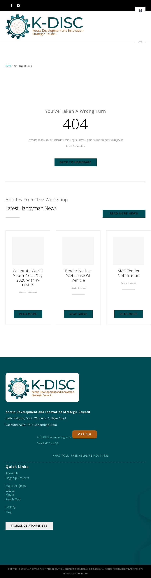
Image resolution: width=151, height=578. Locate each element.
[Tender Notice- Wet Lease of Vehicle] (78, 251)
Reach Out (13, 499)
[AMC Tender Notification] (128, 251)
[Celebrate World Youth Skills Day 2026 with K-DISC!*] (28, 251)
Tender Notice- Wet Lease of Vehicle (78, 275)
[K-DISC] (45, 15)
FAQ (8, 512)
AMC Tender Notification (129, 273)
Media (10, 495)
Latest (10, 490)
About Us (12, 473)
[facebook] (11, 5)
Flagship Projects (17, 478)
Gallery (10, 507)
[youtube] (18, 5)
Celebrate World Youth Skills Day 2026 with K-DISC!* (28, 277)
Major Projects (16, 486)
